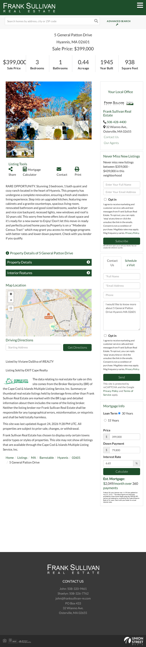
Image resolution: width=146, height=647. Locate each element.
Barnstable (47, 457)
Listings (22, 457)
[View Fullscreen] (11, 308)
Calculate (122, 471)
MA (33, 457)
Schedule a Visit (131, 263)
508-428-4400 (116, 122)
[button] (96, 21)
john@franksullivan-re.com (73, 598)
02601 (76, 457)
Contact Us (111, 137)
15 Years (113, 420)
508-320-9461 (77, 588)
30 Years (127, 413)
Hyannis (62, 457)
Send (121, 377)
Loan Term (110, 413)
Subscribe (121, 241)
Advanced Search (114, 21)
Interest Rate (112, 457)
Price (106, 430)
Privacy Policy (132, 233)
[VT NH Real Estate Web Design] (73, 641)
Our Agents (111, 143)
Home (10, 457)
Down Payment (113, 443)
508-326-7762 (79, 593)
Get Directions (77, 347)
